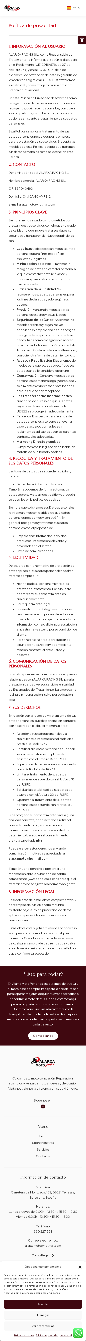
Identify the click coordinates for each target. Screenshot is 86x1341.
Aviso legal (66, 1335)
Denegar (43, 1315)
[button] (82, 40)
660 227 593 (43, 1231)
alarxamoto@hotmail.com (43, 1245)
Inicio (43, 1136)
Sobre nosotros (43, 1143)
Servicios (43, 1149)
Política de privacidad (47, 1335)
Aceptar (43, 1304)
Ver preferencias (43, 1326)
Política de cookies (24, 1335)
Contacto (43, 1156)
